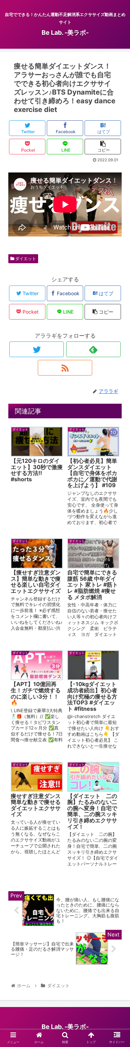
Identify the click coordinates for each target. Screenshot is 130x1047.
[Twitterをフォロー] (36, 349)
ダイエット (25, 258)
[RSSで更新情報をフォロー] (65, 368)
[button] (116, 749)
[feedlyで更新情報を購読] (93, 349)
